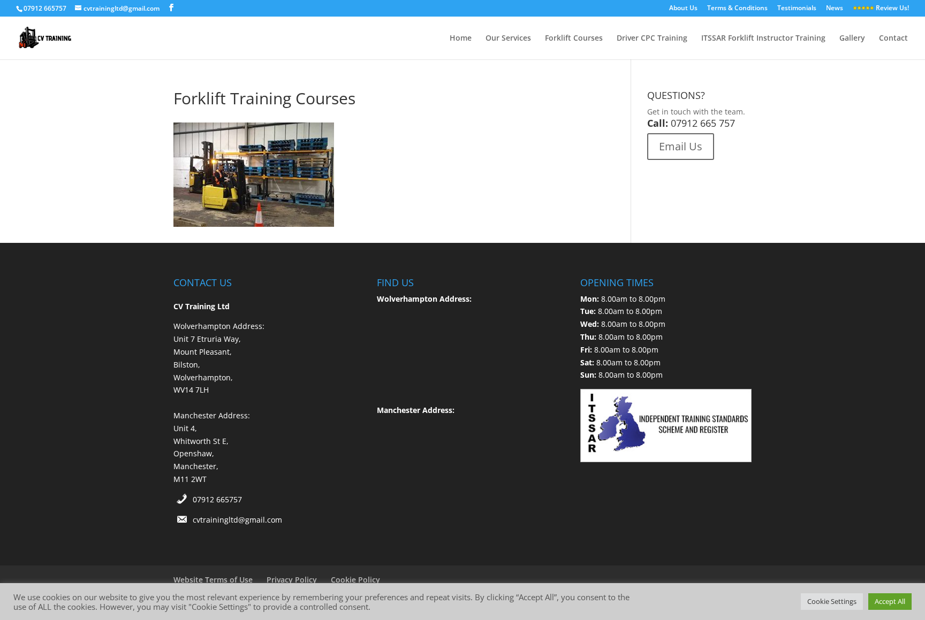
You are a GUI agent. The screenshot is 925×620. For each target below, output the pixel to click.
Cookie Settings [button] (831, 601)
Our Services (508, 38)
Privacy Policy (292, 580)
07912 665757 (217, 499)
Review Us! (891, 8)
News (834, 8)
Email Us (680, 146)
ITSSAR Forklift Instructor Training (763, 38)
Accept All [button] (890, 601)
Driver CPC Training (652, 38)
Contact (893, 38)
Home (461, 38)
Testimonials (796, 8)
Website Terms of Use (213, 580)
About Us (683, 8)
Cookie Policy (355, 580)
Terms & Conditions (737, 8)
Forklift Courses (574, 38)
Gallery (852, 38)
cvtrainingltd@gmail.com (237, 520)
